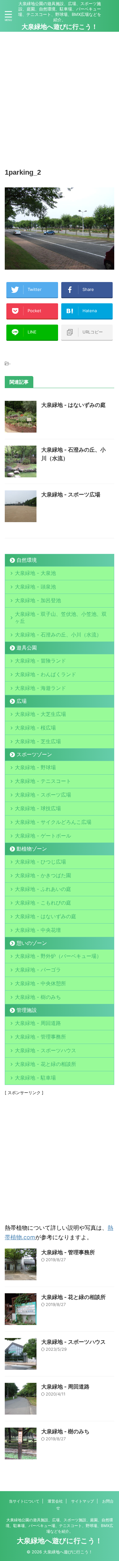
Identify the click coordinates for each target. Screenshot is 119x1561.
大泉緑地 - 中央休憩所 (40, 983)
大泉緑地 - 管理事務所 (40, 1036)
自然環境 (27, 560)
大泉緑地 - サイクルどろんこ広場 (53, 822)
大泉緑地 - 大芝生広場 (40, 714)
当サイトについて (24, 1501)
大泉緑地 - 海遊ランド (40, 688)
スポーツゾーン (34, 754)
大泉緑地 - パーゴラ (38, 969)
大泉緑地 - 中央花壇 (38, 930)
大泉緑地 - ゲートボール (43, 835)
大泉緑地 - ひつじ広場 (40, 861)
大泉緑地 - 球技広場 (38, 808)
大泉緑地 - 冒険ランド (40, 660)
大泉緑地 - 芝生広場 (38, 741)
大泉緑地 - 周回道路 (38, 1023)
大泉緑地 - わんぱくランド (45, 674)
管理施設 (27, 1010)
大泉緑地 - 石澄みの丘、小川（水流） (58, 634)
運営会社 (55, 1501)
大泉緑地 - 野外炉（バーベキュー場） (58, 956)
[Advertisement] (59, 97)
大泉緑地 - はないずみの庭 (73, 405)
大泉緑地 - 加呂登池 (45, 600)
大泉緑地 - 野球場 (35, 767)
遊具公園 (27, 647)
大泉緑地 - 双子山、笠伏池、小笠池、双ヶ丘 (61, 617)
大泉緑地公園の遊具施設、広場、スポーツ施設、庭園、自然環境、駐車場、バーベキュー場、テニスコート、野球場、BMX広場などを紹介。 (59, 1525)
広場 (22, 701)
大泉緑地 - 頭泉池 (35, 586)
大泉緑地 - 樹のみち (38, 997)
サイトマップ (82, 1501)
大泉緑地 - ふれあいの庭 (43, 889)
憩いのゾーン (32, 943)
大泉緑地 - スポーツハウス (45, 1050)
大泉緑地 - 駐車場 (35, 1077)
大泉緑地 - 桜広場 (35, 727)
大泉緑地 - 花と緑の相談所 (45, 1064)
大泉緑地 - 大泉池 (35, 573)
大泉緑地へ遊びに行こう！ (60, 26)
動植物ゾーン (32, 848)
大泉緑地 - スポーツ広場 (70, 494)
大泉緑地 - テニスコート (43, 781)
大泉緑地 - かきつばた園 (43, 875)
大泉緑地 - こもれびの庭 (43, 902)
